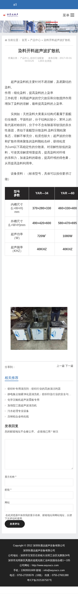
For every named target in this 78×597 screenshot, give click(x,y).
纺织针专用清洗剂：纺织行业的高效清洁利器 (34, 388)
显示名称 (10, 476)
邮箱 (8, 489)
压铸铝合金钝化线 (18, 416)
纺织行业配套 (37, 58)
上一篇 (61, 365)
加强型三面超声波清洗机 (22, 405)
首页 (24, 40)
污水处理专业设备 (18, 410)
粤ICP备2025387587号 (39, 580)
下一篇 (69, 365)
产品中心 (35, 40)
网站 (7, 502)
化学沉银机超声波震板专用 (23, 399)
